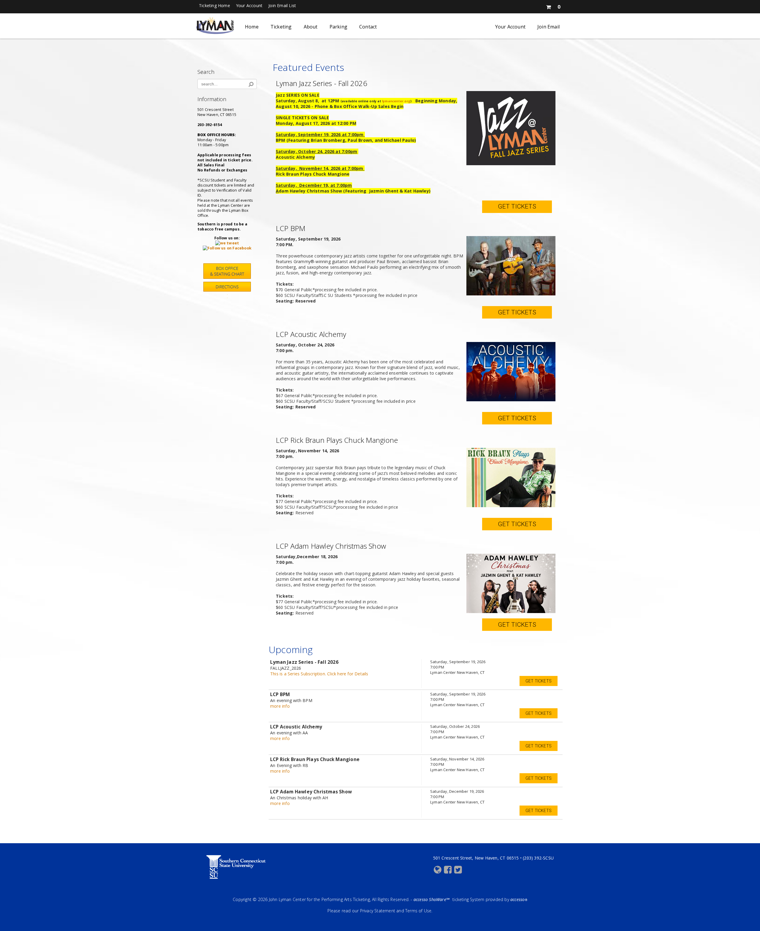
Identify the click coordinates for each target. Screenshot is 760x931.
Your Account (510, 26)
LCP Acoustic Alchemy (311, 334)
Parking (338, 26)
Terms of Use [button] (418, 911)
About (311, 26)
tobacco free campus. (219, 229)
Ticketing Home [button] (214, 5)
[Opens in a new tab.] (227, 243)
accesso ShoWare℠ (431, 899)
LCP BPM (290, 228)
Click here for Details (319, 674)
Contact (368, 26)
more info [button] (280, 706)
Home (252, 26)
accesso (518, 899)
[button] (553, 5)
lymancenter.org (396, 101)
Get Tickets (517, 206)
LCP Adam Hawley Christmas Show (331, 546)
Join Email (548, 26)
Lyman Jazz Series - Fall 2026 (321, 83)
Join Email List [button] (282, 5)
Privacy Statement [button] (377, 911)
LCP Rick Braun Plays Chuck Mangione (337, 440)
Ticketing (281, 26)
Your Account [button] (249, 5)
